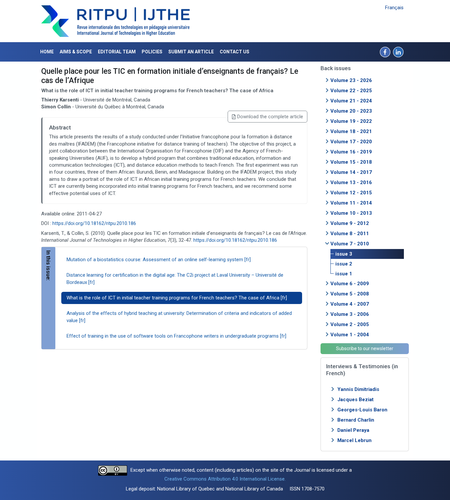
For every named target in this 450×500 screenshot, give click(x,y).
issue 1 (343, 274)
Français (394, 8)
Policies (152, 51)
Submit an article (191, 51)
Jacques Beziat (355, 400)
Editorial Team (117, 51)
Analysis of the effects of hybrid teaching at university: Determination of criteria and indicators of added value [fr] (179, 316)
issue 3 (343, 254)
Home (47, 51)
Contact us (234, 51)
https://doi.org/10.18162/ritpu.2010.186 (94, 223)
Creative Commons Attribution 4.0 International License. (225, 479)
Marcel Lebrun (354, 440)
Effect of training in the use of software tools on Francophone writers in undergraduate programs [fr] (176, 336)
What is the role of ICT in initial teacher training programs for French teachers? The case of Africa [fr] (177, 298)
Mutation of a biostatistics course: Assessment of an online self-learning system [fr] (159, 260)
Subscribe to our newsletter (364, 348)
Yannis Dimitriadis (358, 389)
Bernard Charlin (355, 420)
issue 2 (343, 264)
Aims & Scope (76, 51)
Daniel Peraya (353, 430)
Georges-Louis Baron (362, 410)
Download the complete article (270, 117)
